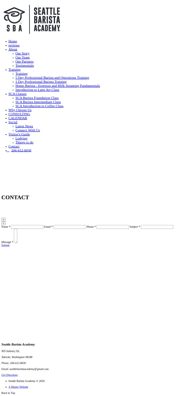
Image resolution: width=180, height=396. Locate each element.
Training (14, 69)
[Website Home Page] (32, 35)
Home (12, 41)
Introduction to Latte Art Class (37, 90)
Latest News (24, 126)
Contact (14, 146)
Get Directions (9, 374)
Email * (48, 226)
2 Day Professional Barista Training (41, 82)
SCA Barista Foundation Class (37, 98)
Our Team (22, 57)
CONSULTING (19, 114)
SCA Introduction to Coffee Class (39, 106)
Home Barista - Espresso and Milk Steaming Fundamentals (57, 86)
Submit (5, 245)
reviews (14, 45)
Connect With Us (27, 130)
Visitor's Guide (19, 134)
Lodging (21, 138)
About (12, 49)
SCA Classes (17, 94)
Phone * (91, 226)
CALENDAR (17, 118)
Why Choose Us (19, 110)
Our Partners (24, 61)
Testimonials (24, 65)
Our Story (22, 53)
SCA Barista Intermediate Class (38, 102)
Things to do (24, 142)
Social (12, 122)
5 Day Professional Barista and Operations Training (52, 77)
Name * (5, 226)
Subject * (135, 226)
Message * (7, 242)
